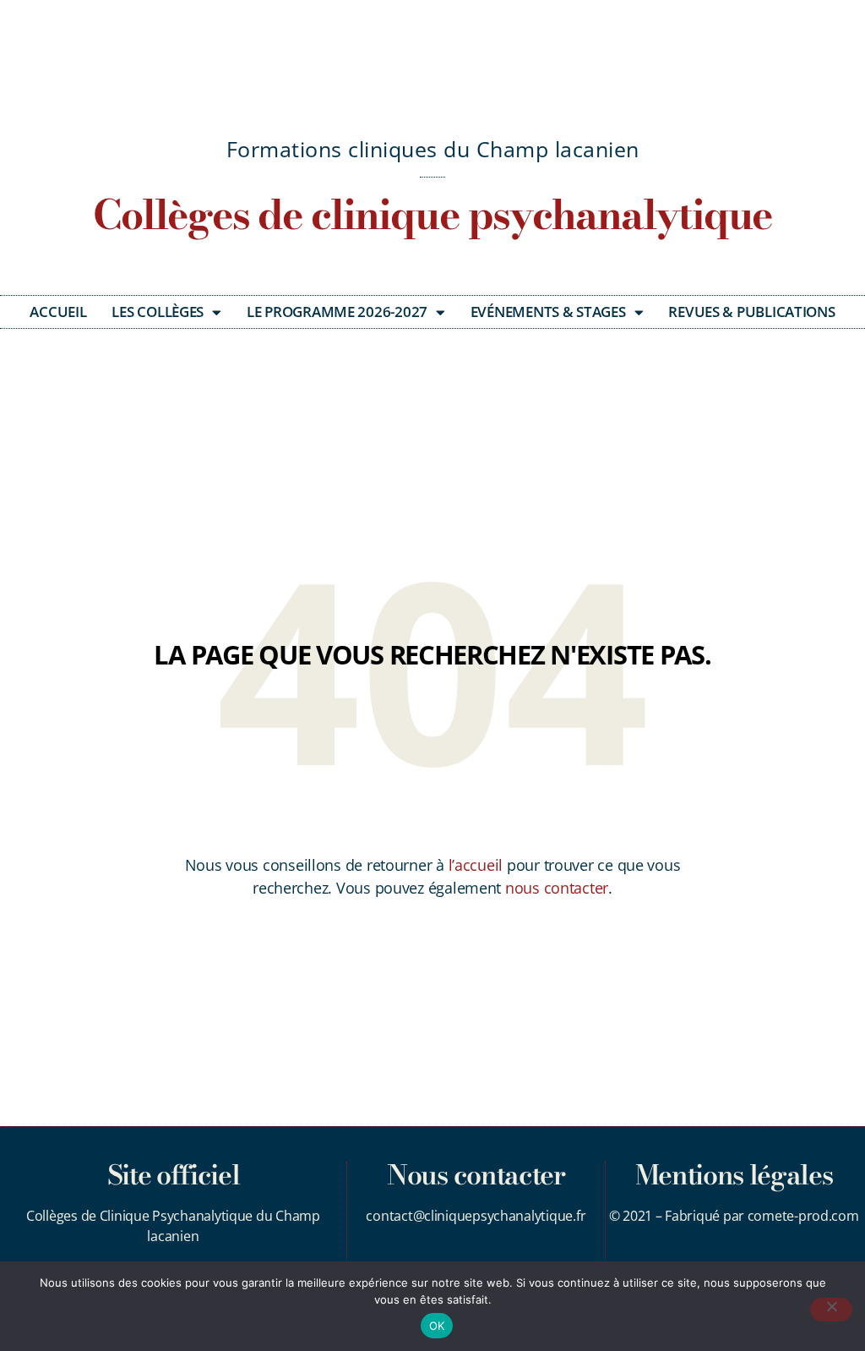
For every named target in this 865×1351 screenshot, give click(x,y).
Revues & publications (751, 311)
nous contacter (556, 888)
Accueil (58, 311)
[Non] (831, 1309)
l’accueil (476, 865)
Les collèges (158, 311)
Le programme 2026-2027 (337, 311)
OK (437, 1325)
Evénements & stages (548, 311)
